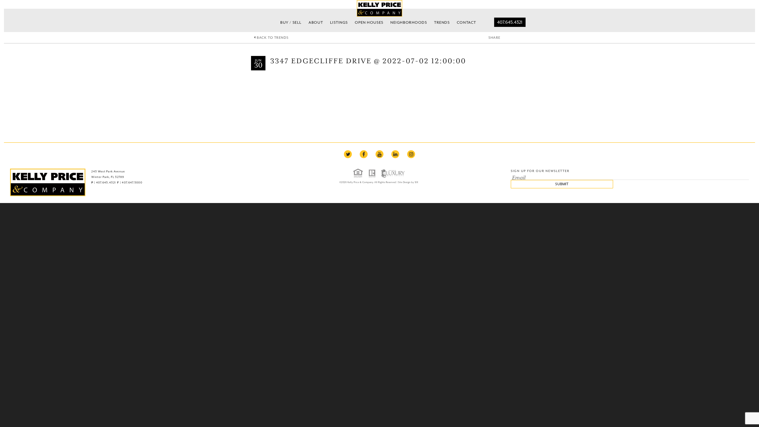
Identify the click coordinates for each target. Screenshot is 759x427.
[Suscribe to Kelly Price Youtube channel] (379, 154)
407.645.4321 (509, 22)
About (316, 22)
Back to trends (272, 38)
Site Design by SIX (408, 182)
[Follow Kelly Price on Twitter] (348, 154)
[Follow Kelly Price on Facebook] (364, 154)
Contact (466, 22)
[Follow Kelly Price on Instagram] (411, 154)
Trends (442, 22)
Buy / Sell (291, 22)
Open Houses (369, 22)
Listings (339, 22)
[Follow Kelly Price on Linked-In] (395, 154)
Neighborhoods (408, 22)
